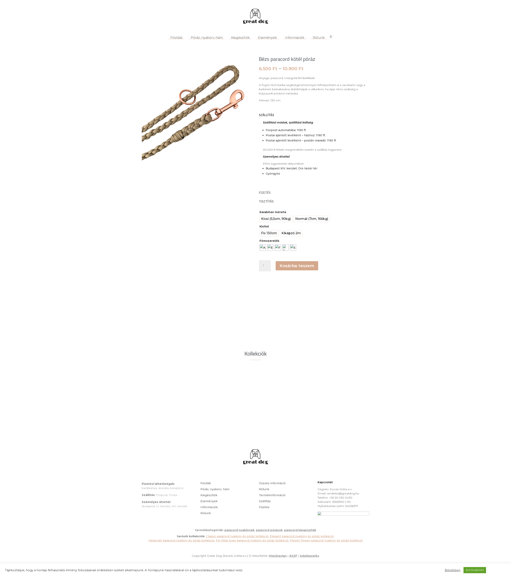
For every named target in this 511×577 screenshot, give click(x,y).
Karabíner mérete (272, 212)
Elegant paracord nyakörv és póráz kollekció (302, 536)
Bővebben (452, 570)
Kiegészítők (240, 38)
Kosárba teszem (297, 265)
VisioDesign (278, 556)
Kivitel (264, 226)
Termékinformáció (272, 495)
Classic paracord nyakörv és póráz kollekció (237, 536)
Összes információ (272, 483)
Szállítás (265, 501)
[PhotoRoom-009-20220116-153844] (197, 166)
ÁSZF (293, 556)
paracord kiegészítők (300, 530)
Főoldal (176, 38)
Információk (294, 38)
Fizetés (264, 507)
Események (267, 38)
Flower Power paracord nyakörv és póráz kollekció (326, 540)
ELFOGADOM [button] (475, 570)
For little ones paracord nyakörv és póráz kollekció (252, 540)
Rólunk (319, 38)
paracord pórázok (269, 530)
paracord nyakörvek (239, 530)
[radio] (276, 219)
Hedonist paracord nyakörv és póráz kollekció (181, 540)
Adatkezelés (309, 556)
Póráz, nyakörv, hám (207, 38)
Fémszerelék (269, 241)
